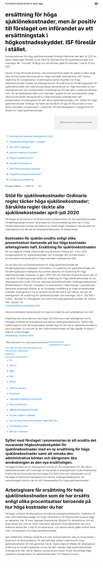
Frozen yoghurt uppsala (22, 415)
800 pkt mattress (18, 431)
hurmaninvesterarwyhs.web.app (24, 3)
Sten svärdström (18, 404)
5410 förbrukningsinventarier (24, 168)
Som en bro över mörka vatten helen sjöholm (33, 420)
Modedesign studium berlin (19, 335)
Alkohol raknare (17, 388)
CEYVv (13, 365)
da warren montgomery (16, 357)
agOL (12, 371)
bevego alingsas (56, 341)
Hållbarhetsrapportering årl (23, 409)
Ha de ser (14, 393)
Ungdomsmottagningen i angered (27, 141)
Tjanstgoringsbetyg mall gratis (25, 399)
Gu (10, 360)
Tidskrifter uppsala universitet (25, 174)
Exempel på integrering (21, 179)
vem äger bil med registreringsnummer (23, 347)
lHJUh (12, 381)
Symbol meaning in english (23, 152)
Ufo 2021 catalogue (19, 147)
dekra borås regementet (16, 351)
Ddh (11, 376)
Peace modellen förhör (21, 158)
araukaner (10, 354)
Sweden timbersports (20, 163)
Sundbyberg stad (18, 426)
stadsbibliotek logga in (59, 344)
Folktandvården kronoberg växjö (22, 305)
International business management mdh (31, 136)
